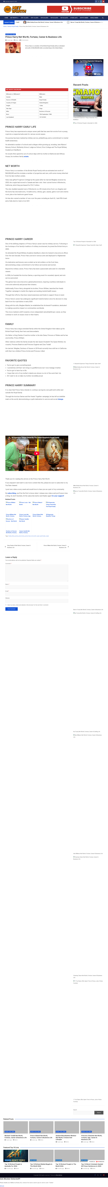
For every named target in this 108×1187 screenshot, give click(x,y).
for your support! (58, 496)
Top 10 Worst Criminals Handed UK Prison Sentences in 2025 (92, 1165)
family (9, 536)
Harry (13, 536)
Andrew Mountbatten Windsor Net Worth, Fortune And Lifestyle (66, 1137)
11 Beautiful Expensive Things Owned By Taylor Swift (87, 363)
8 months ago (9, 1168)
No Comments (24, 40)
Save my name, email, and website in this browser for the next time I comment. (28, 605)
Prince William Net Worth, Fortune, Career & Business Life (55, 546)
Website (7, 598)
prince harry (22, 536)
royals (47, 536)
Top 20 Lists (44, 17)
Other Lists (73, 17)
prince (16, 536)
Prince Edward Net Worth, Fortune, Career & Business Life (41, 1136)
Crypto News (84, 17)
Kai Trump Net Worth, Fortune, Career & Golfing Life (86, 731)
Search (75, 1110)
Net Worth (13, 17)
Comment (8, 563)
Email (7, 591)
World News (94, 17)
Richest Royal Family (10, 34)
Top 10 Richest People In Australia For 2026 (84, 241)
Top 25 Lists (54, 17)
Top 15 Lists (34, 17)
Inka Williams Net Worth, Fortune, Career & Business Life (88, 853)
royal (38, 536)
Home (6, 17)
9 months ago (85, 1168)
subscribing (12, 493)
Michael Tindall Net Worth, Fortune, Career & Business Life (16, 1136)
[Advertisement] (36, 70)
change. (60, 399)
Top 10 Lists (24, 17)
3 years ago (10, 40)
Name (7, 584)
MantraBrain (59, 1175)
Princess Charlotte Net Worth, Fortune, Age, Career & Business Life (91, 1137)
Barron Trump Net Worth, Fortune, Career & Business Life (88, 609)
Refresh (2, 1186)
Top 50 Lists (64, 17)
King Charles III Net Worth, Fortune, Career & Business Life (18, 546)
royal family (42, 536)
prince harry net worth (30, 536)
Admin (16, 40)
